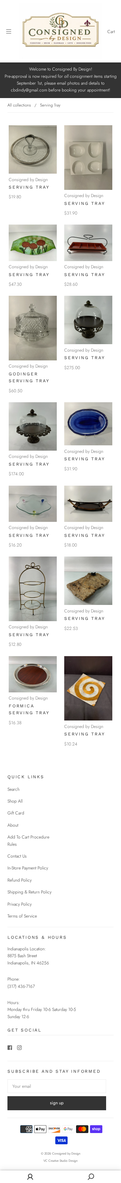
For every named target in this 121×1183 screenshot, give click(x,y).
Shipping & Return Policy (29, 892)
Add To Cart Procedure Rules (28, 840)
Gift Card (15, 813)
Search (13, 789)
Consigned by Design (28, 179)
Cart (111, 31)
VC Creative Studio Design (60, 1160)
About (12, 825)
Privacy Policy (19, 904)
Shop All (15, 801)
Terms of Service (22, 916)
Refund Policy (19, 880)
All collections (19, 105)
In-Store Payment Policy (27, 868)
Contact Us (17, 856)
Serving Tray (29, 187)
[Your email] (56, 1086)
